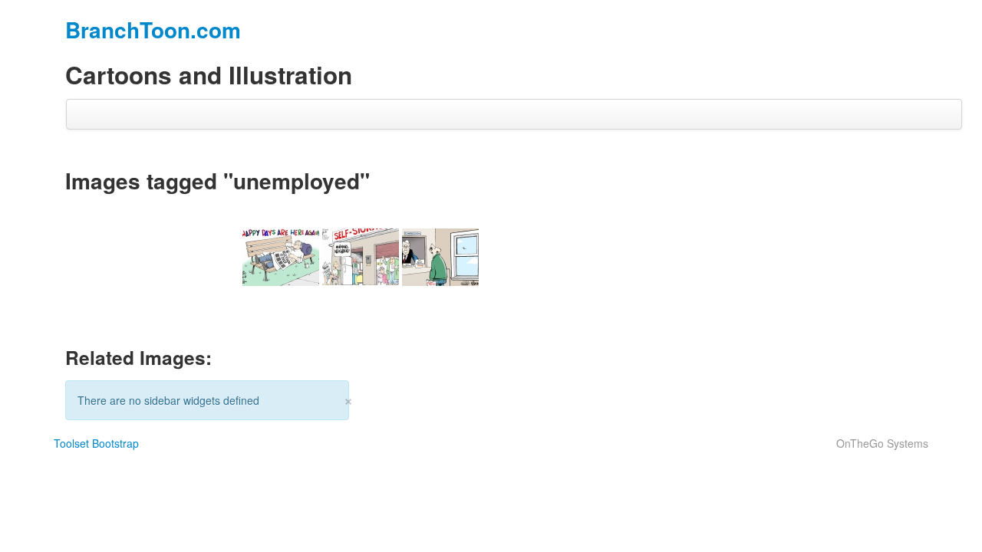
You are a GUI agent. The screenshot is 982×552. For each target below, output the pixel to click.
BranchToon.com (153, 29)
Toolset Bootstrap (96, 443)
